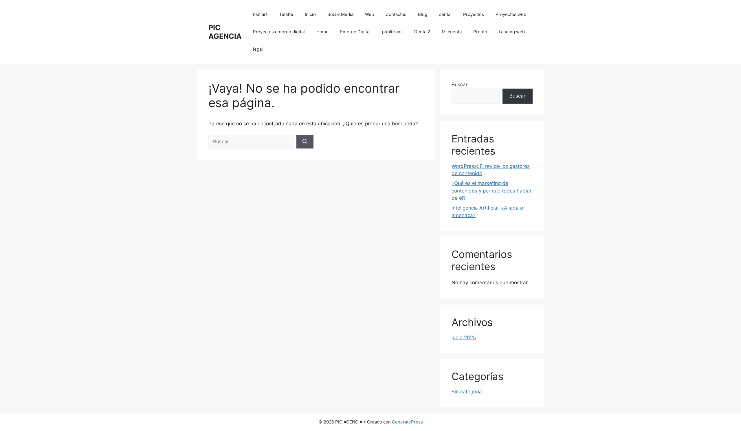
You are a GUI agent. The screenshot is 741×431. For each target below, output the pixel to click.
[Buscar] (304, 142)
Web (369, 14)
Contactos (396, 14)
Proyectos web (511, 14)
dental (445, 14)
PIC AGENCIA (225, 32)
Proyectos (473, 14)
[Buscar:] (252, 141)
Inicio (310, 14)
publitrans (392, 31)
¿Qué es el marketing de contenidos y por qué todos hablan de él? (492, 190)
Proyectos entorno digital (279, 31)
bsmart (260, 14)
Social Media (340, 14)
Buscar (459, 84)
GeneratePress (407, 422)
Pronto (480, 31)
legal (258, 49)
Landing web (512, 31)
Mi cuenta (452, 31)
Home (322, 31)
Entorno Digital (355, 31)
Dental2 (422, 31)
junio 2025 (464, 337)
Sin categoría (467, 392)
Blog (422, 14)
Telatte (286, 14)
